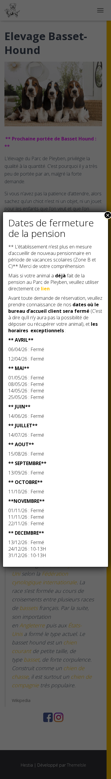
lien (45, 288)
